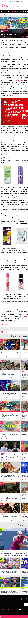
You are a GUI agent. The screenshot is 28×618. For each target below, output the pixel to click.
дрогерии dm (5, 73)
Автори (7, 609)
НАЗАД (6, 324)
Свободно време (16, 11)
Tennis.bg (22, 1)
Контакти (13, 609)
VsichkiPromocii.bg (15, 1)
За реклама (2, 609)
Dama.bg (9, 1)
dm (12, 95)
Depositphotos (19, 609)
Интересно (8, 14)
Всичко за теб (5, 11)
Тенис (21, 525)
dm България (19, 80)
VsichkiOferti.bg (3, 1)
